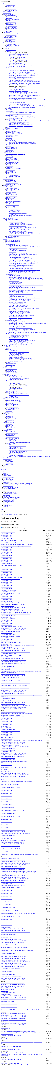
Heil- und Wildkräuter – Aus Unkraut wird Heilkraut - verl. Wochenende (17, 544)
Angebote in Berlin (10, 7)
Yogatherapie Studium (8, 480)
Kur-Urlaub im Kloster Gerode (8, 618)
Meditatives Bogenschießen (7, 1038)
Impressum (23, 1064)
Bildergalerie (6, 504)
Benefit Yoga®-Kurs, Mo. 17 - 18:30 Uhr (10, 680)
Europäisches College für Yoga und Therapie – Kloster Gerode (17, 483)
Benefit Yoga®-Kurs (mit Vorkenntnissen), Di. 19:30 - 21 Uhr (15, 688)
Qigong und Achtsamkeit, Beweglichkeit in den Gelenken (14, 947)
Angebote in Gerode (11, 9)
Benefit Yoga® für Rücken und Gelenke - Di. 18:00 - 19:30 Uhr (15, 614)
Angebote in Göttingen (11, 10)
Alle (3, 527)
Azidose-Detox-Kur (5, 901)
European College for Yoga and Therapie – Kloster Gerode (16, 484)
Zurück (2, 1)
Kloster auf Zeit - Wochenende (8, 591)
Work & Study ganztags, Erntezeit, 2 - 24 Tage (11, 540)
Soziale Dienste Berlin (8, 500)
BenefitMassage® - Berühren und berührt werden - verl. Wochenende (16, 781)
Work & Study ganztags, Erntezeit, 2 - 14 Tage (11, 602)
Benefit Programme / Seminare (10, 493)
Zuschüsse (5, 506)
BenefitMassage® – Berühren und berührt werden (12, 700)
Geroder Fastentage (5, 726)
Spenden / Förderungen (8, 477)
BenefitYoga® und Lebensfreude (8, 590)
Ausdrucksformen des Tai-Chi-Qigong (9, 910)
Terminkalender (7, 478)
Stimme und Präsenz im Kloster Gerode (10, 784)
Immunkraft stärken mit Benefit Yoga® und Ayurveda (13, 604)
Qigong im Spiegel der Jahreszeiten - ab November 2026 (13, 941)
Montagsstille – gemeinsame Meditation (10, 609)
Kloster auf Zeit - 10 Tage (6, 555)
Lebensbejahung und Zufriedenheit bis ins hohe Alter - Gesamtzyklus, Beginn (18, 871)
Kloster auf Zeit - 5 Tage (6, 533)
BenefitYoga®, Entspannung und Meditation (11, 976)
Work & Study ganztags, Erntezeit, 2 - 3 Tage (11, 655)
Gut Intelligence (4, 991)
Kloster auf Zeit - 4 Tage (6, 547)
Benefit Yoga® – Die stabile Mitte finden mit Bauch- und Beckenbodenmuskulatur (19, 854)
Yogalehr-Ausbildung (8, 479)
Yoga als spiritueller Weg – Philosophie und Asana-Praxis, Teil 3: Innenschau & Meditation (21, 740)
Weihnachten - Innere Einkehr (7, 1001)
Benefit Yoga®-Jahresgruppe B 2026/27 (10, 807)
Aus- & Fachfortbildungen (9, 488)
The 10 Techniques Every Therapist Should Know (12, 716)
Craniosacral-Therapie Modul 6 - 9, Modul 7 (11, 1049)
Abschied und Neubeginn (6, 971)
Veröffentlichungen (7, 505)
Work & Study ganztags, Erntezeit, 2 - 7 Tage (11, 642)
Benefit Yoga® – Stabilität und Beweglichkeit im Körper (13, 956)
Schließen (7, 1)
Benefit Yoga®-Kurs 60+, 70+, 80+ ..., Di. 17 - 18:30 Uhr (14, 685)
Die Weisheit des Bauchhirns (7, 989)
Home (4, 3)
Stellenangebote (7, 474)
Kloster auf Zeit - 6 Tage (6, 535)
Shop (4, 466)
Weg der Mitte (6, 495)
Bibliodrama (3, 664)
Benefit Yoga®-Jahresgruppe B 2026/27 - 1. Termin (12, 810)
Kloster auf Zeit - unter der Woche (8, 615)
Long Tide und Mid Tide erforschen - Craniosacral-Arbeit (14, 1018)
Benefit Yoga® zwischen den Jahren (9, 1004)
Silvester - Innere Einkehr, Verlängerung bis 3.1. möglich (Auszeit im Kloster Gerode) (20, 1009)
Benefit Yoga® (6, 482)
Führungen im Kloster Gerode (7, 606)
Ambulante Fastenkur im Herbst (8, 758)
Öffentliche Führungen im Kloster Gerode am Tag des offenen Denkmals (17, 645)
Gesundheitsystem (10, 5)
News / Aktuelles (7, 475)
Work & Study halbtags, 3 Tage (8, 750)
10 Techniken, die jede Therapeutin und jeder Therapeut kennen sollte (16, 713)
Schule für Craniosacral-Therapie (10, 487)
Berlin (8, 527)
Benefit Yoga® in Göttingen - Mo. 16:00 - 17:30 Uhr (13, 607)
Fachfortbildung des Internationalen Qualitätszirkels (12, 869)
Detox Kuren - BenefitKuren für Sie (11, 497)
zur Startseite (3, 469)
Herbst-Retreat (4, 769)
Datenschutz (30, 1064)
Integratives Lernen (10, 6)
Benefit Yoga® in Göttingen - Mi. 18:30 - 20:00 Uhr (12, 661)
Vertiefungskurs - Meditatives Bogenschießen (11, 1046)
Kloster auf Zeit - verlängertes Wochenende (10, 542)
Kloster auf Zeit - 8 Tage (6, 553)
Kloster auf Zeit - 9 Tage (6, 538)
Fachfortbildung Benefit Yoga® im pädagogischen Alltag (13, 761)
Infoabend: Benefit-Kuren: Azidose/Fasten (10, 631)
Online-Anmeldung (13, 514)
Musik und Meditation (6, 669)
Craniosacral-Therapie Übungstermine (9, 668)
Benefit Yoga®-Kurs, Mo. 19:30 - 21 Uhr (10, 677)
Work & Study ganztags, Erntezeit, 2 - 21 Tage (11, 565)
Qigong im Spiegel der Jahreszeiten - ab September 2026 (13, 628)
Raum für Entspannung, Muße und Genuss (13, 498)
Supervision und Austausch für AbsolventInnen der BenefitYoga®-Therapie (18, 1031)
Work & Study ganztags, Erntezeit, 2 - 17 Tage (11, 577)
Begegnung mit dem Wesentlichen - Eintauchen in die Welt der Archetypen (18, 913)
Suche (4, 473)
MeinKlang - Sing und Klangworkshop (10, 762)
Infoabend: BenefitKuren (6, 633)
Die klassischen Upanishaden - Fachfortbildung (11, 848)
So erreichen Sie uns (11, 492)
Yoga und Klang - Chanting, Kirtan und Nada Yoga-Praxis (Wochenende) (17, 950)
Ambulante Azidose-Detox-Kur (8, 698)
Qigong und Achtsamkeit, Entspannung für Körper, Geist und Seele (16, 546)
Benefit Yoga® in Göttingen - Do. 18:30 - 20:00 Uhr (13, 629)
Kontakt (5, 491)
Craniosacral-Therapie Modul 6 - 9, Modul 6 (11, 1035)
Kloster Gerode (15, 527)
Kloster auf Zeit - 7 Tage (6, 536)
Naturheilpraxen (7, 502)
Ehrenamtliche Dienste (8, 501)
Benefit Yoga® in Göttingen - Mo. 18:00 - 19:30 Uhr (13, 610)
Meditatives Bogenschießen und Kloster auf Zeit (12, 658)
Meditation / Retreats (8, 486)
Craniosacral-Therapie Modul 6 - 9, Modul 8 (11, 1059)
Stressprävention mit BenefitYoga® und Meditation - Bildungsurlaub (16, 612)
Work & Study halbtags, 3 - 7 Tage (9, 737)
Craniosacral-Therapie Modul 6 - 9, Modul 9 (11, 1063)
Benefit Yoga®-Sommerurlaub (8, 532)
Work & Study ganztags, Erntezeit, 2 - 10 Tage (11, 626)
